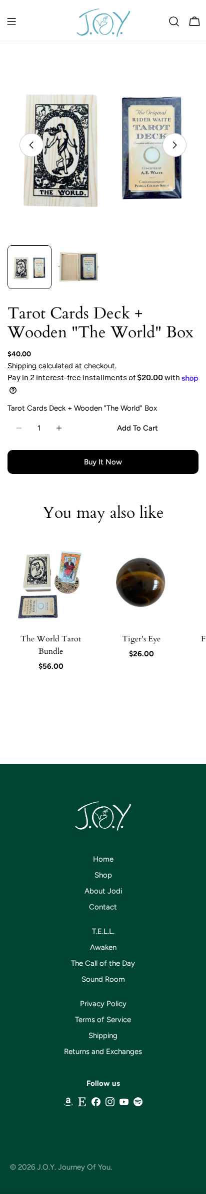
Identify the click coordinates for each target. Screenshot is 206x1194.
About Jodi (103, 891)
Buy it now (103, 461)
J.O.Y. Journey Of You (73, 1167)
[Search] (174, 21)
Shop (103, 875)
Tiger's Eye (141, 638)
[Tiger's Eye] (141, 582)
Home (103, 859)
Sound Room (103, 979)
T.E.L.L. (103, 931)
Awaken (103, 947)
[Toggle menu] (12, 21)
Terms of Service (103, 1019)
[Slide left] (32, 145)
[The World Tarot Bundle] (51, 582)
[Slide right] (174, 145)
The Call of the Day (103, 963)
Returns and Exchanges (103, 1051)
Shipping (22, 365)
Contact (103, 906)
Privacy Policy (103, 1003)
